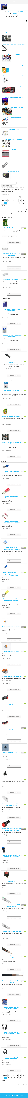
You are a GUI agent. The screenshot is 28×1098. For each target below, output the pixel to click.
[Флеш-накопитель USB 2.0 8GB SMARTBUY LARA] (14, 304)
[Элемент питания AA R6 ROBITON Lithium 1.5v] (14, 437)
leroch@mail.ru (14, 13)
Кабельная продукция (14, 171)
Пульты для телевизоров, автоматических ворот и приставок (14, 33)
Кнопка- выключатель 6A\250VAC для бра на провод (11, 804)
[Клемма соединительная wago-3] (14, 646)
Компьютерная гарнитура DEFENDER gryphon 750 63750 (11, 1032)
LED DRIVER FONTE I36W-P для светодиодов (11, 254)
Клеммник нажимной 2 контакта (11, 703)
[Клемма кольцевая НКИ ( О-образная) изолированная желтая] (14, 593)
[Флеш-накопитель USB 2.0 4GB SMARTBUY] (14, 355)
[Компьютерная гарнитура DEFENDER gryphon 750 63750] (14, 1027)
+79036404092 (20, 11)
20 (11, 203)
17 (2, 203)
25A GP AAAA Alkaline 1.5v (11, 227)
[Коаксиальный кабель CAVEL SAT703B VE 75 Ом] (14, 899)
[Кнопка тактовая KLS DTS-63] (14, 747)
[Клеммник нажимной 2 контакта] (14, 697)
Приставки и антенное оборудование (14, 44)
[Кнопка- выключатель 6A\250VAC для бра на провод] (14, 798)
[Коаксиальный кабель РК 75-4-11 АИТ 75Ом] (14, 950)
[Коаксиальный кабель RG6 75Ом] (14, 926)
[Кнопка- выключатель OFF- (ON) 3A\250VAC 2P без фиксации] (14, 823)
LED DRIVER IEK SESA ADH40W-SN (12, 279)
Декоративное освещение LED (14, 97)
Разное (14, 149)
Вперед (22, 203)
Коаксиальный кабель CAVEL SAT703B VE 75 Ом (11, 905)
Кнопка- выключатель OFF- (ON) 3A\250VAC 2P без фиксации (11, 829)
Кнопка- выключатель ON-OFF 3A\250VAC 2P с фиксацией (11, 855)
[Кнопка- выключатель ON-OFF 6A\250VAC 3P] (14, 874)
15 (20, 200)
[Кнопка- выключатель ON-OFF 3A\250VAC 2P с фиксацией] (14, 850)
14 (17, 200)
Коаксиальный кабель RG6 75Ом (11, 931)
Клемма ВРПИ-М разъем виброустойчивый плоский (12, 472)
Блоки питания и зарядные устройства (14, 66)
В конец (4, 205)
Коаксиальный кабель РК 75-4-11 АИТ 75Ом (11, 956)
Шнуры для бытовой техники (14, 107)
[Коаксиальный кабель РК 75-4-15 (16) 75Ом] (14, 975)
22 (18, 203)
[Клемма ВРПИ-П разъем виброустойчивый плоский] (14, 542)
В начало (4, 200)
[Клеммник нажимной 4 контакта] (14, 722)
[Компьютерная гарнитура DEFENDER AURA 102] (14, 1002)
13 (13, 200)
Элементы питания (14, 54)
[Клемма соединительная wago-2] (14, 621)
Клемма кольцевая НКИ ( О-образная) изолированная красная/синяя (11, 574)
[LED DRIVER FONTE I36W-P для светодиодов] (14, 248)
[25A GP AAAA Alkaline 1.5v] (14, 222)
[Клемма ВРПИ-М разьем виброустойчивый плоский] (14, 491)
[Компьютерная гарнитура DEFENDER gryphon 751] (14, 1051)
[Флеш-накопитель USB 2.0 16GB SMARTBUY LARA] (14, 329)
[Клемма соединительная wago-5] (14, 671)
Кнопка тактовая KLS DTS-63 (11, 752)
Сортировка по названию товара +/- (11, 196)
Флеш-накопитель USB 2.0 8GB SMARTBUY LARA (11, 309)
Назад (9, 200)
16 (23, 200)
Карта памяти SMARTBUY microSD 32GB (11, 391)
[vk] (13, 1)
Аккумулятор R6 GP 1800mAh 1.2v (11, 416)
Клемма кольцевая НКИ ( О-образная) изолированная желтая (11, 600)
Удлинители (14, 161)
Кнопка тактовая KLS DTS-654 (11, 779)
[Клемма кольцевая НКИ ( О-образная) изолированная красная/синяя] (14, 567)
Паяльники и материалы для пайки (14, 76)
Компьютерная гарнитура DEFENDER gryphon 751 (11, 1057)
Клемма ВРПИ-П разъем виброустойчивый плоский (12, 548)
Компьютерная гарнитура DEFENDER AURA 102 (11, 1008)
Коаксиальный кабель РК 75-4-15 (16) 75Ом (11, 981)
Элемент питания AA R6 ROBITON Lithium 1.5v (11, 443)
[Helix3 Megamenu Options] (26, 21)
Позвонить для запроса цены (9, 236)
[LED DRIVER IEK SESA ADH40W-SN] (14, 274)
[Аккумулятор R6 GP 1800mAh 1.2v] (14, 411)
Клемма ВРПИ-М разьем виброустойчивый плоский (12, 497)
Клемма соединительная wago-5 (11, 676)
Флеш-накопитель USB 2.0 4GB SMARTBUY (11, 361)
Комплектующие (14, 129)
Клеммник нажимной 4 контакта (11, 728)
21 (14, 203)
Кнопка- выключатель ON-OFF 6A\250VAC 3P (11, 880)
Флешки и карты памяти (14, 117)
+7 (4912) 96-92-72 (10, 11)
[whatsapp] (14, 1)
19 (8, 203)
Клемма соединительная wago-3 (11, 651)
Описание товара (14, 242)
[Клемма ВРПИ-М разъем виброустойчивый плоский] (14, 466)
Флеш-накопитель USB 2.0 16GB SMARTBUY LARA (11, 335)
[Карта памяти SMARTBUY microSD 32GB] (14, 385)
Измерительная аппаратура (14, 86)
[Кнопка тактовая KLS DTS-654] (14, 773)
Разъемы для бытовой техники (14, 139)
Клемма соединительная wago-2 (11, 626)
